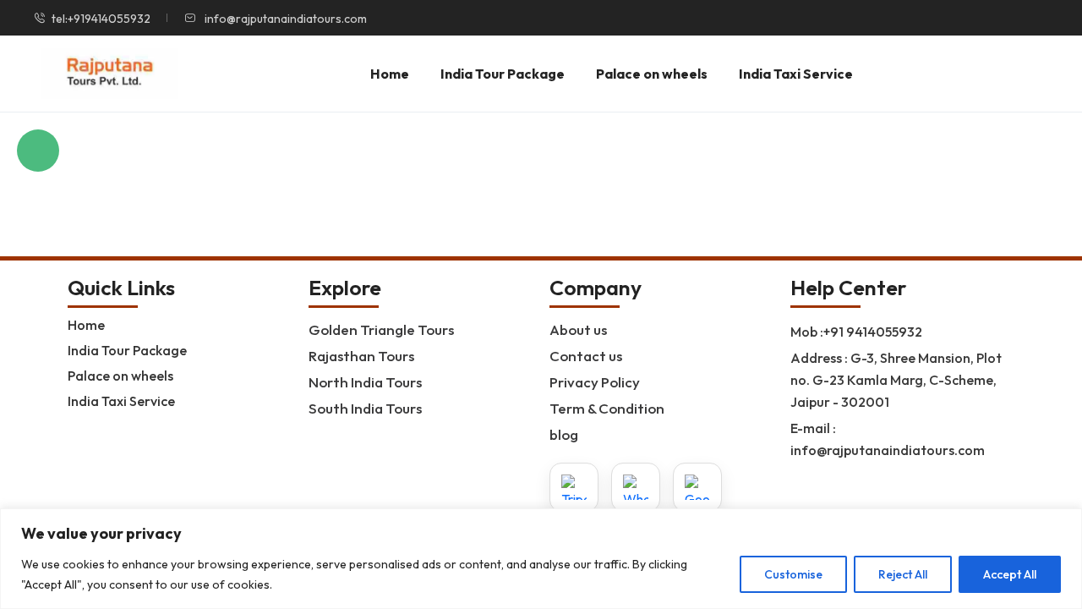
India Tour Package (502, 73)
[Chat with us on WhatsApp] (635, 487)
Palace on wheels (652, 73)
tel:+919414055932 (101, 18)
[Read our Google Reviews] (697, 487)
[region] (541, 558)
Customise (793, 574)
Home (389, 73)
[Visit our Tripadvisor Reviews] (573, 487)
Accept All (1009, 574)
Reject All (902, 574)
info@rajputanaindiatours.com (284, 18)
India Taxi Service (796, 73)
